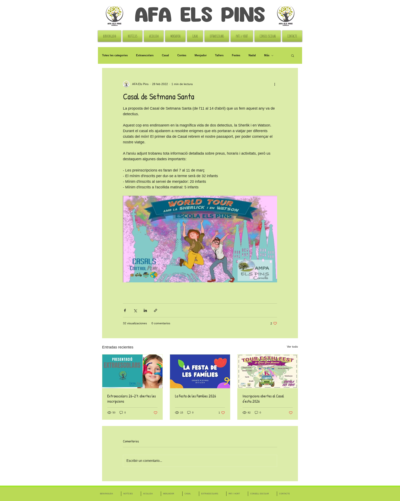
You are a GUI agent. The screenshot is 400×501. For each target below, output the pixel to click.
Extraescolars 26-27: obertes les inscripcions (131, 398)
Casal (165, 55)
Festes (236, 55)
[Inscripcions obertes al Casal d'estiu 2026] (268, 371)
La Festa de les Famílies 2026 (195, 396)
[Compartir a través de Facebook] (125, 310)
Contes (181, 55)
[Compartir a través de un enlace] (156, 310)
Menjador (201, 55)
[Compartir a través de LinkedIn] (145, 310)
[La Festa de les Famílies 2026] (200, 371)
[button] (293, 55)
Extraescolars (145, 55)
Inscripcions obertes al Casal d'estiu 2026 (263, 398)
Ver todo (292, 346)
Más (266, 55)
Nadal (252, 55)
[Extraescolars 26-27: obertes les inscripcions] (132, 371)
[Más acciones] (274, 83)
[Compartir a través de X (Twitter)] (135, 310)
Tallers (219, 55)
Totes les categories (115, 55)
